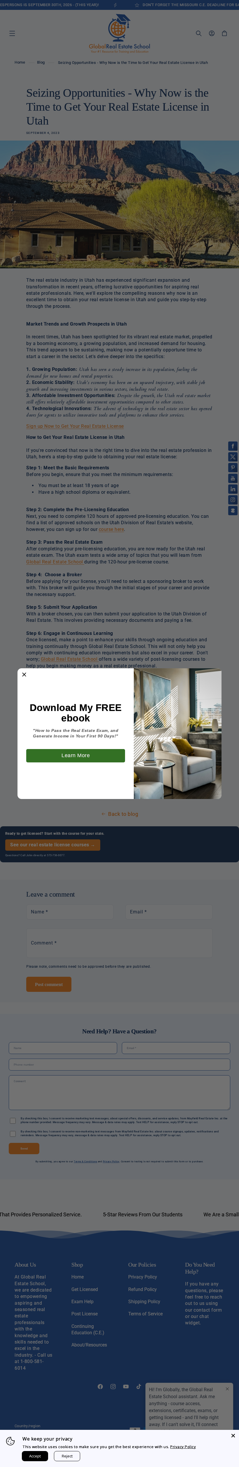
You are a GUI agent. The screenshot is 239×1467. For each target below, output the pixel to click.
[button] (24, 675)
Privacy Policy (183, 1446)
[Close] (233, 1436)
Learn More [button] (75, 755)
